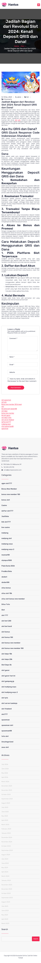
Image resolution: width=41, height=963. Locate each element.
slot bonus (5, 632)
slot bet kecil (6, 626)
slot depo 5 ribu (6, 417)
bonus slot (5, 500)
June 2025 (5, 812)
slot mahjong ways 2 (9, 692)
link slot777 (6, 522)
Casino (4, 505)
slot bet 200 (6, 621)
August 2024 (5, 855)
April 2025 (4, 820)
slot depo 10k (6, 654)
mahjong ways (6, 424)
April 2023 (4, 919)
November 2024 (6, 842)
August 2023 (5, 902)
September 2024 (7, 850)
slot (2, 406)
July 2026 (4, 764)
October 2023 (6, 893)
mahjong (4, 533)
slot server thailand (7, 420)
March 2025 (5, 824)
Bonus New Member (9, 489)
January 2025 (6, 833)
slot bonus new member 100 (12, 648)
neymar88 (5, 555)
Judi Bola (5, 516)
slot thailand (6, 709)
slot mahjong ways (8, 687)
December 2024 (6, 837)
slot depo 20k (6, 659)
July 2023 (4, 906)
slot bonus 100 (7, 637)
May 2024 (4, 867)
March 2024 (5, 876)
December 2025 (6, 786)
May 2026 (4, 773)
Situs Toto (5, 604)
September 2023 (7, 898)
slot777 (4, 714)
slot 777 (4, 615)
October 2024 (6, 846)
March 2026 (5, 781)
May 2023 (4, 915)
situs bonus (6, 588)
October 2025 (6, 794)
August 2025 (5, 803)
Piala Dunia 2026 (8, 566)
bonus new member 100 (10, 494)
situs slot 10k (6, 593)
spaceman (4, 428)
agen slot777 (6, 483)
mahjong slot (6, 538)
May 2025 (4, 816)
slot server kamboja (9, 703)
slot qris (17, 120)
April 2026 (4, 777)
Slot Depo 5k (6, 665)
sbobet (4, 577)
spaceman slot (7, 725)
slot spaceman (6, 400)
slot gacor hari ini (8, 676)
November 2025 (6, 790)
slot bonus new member (10, 643)
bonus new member (7, 413)
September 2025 (7, 799)
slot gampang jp (7, 681)
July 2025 (4, 807)
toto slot (5, 736)
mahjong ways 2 (7, 549)
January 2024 (6, 880)
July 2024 (4, 859)
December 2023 (6, 885)
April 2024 (4, 872)
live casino (5, 527)
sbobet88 (5, 582)
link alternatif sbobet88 (9, 409)
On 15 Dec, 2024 (6, 97)
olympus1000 (6, 560)
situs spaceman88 (7, 426)
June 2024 (5, 863)
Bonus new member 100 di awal (11, 404)
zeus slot (5, 747)
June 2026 (5, 769)
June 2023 (5, 910)
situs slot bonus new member (13, 599)
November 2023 (6, 889)
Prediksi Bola (6, 571)
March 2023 (5, 923)
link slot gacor (5, 415)
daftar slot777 (6, 422)
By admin (18, 97)
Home (16, 46)
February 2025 (6, 829)
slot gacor (5, 670)
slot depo (4, 411)
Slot (22, 46)
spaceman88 (6, 731)
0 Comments (7, 99)
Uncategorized (7, 742)
